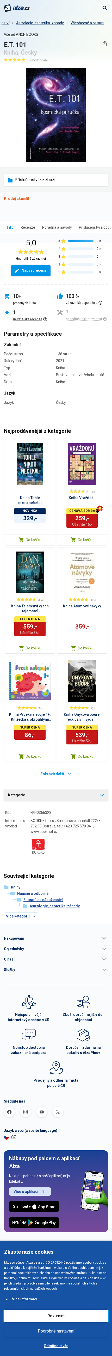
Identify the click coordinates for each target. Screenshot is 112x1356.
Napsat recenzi (34, 270)
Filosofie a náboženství (43, 900)
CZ (13, 1137)
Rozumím (56, 1315)
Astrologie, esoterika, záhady (40, 23)
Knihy (15, 887)
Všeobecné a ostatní (87, 23)
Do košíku (33, 540)
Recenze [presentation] (28, 227)
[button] (56, 938)
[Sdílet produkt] (104, 43)
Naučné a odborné (32, 893)
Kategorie (16, 795)
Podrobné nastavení (56, 1331)
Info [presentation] (10, 227)
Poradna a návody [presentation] (57, 227)
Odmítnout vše (56, 1346)
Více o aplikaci (26, 1191)
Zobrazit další (52, 774)
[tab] (10, 227)
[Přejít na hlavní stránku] (17, 8)
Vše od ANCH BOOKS (21, 34)
